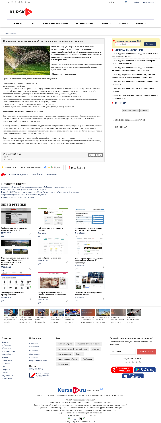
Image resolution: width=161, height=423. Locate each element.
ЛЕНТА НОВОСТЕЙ (128, 50)
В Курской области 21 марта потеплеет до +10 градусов (23, 189)
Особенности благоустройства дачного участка (88, 294)
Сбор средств (34, 354)
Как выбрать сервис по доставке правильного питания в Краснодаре (89, 260)
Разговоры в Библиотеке (55, 23)
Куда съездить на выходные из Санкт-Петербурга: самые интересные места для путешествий (15, 261)
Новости (17, 23)
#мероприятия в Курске (68, 359)
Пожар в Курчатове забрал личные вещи (17, 197)
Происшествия (8, 351)
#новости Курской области (88, 344)
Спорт (5, 357)
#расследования (64, 354)
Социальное (7, 379)
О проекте (33, 343)
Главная (7, 34)
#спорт (79, 354)
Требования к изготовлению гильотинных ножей (14, 229)
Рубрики (123, 23)
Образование (7, 376)
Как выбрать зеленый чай (49, 258)
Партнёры (33, 350)
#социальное (63, 364)
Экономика (7, 360)
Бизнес (14, 34)
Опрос (120, 103)
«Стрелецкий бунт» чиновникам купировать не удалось (23, 195)
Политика (6, 348)
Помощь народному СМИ (128, 41)
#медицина (87, 359)
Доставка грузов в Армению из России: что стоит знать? (88, 229)
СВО (32, 23)
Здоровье (6, 369)
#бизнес (95, 349)
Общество (6, 345)
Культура (6, 363)
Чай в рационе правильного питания (50, 229)
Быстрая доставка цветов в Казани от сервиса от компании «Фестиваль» (52, 295)
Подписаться (146, 351)
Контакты (141, 23)
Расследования (8, 354)
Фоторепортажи (84, 23)
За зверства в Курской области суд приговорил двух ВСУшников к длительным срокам (36, 187)
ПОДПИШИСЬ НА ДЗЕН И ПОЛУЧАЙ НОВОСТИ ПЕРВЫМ (31, 174)
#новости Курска (65, 344)
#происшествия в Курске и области (72, 349)
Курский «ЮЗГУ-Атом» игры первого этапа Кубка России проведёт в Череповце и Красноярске (40, 192)
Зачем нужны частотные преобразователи (12, 294)
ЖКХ (4, 366)
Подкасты (106, 23)
